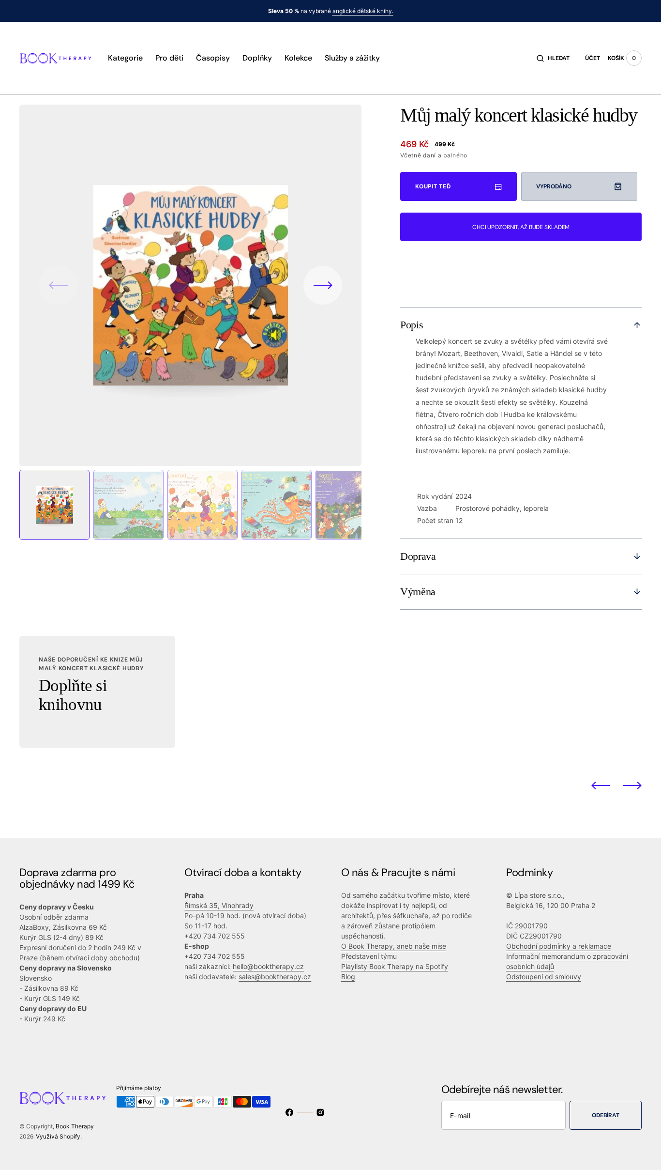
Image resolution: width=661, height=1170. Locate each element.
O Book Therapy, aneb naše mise (393, 946)
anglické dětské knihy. (362, 11)
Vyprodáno (553, 186)
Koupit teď (433, 186)
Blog (348, 976)
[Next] (632, 785)
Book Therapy (75, 1126)
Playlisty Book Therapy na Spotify (394, 966)
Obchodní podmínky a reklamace (558, 946)
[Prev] (600, 785)
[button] (553, 58)
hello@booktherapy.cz (268, 966)
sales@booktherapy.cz (275, 976)
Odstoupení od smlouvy (543, 976)
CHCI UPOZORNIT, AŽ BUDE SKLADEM (521, 227)
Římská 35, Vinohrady (219, 905)
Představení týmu (369, 956)
